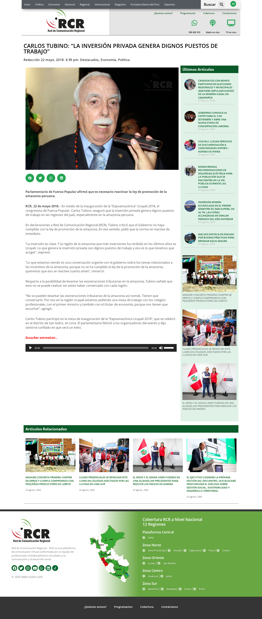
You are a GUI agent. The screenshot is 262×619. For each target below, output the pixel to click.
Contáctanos (229, 13)
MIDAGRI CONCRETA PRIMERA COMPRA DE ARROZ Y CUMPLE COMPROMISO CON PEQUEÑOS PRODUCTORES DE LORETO (207, 297)
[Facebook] (14, 568)
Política (39, 4)
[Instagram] (28, 568)
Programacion (188, 13)
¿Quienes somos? (163, 13)
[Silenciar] (161, 348)
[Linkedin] (48, 568)
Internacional (102, 4)
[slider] (169, 347)
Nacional (70, 4)
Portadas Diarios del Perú (145, 4)
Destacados (89, 60)
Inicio (27, 4)
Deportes (169, 4)
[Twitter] (21, 568)
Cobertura (209, 13)
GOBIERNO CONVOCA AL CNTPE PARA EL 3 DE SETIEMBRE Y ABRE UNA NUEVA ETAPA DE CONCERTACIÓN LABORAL (213, 119)
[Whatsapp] (41, 568)
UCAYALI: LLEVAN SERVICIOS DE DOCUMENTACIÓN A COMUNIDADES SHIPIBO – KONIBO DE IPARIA (215, 146)
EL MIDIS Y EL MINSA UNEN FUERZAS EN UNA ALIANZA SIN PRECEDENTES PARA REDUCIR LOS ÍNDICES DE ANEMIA (209, 406)
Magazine (120, 4)
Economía (54, 4)
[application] (101, 348)
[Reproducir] (30, 348)
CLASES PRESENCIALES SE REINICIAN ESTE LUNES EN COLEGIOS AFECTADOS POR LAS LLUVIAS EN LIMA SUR (206, 352)
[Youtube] (35, 568)
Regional (85, 4)
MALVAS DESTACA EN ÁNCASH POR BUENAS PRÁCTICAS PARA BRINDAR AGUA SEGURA (216, 237)
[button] (221, 4)
